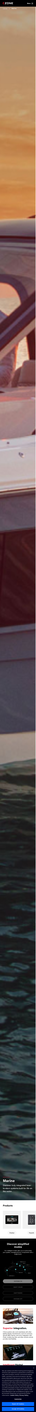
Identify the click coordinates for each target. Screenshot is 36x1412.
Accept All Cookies (18, 1409)
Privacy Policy (23, 1395)
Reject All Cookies (18, 1404)
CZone (5, 9)
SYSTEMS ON (18, 1281)
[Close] (34, 1368)
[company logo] (8, 3)
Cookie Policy (14, 1395)
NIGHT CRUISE (18, 1287)
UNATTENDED (18, 1293)
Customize (18, 1399)
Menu (29, 3)
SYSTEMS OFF (18, 1299)
